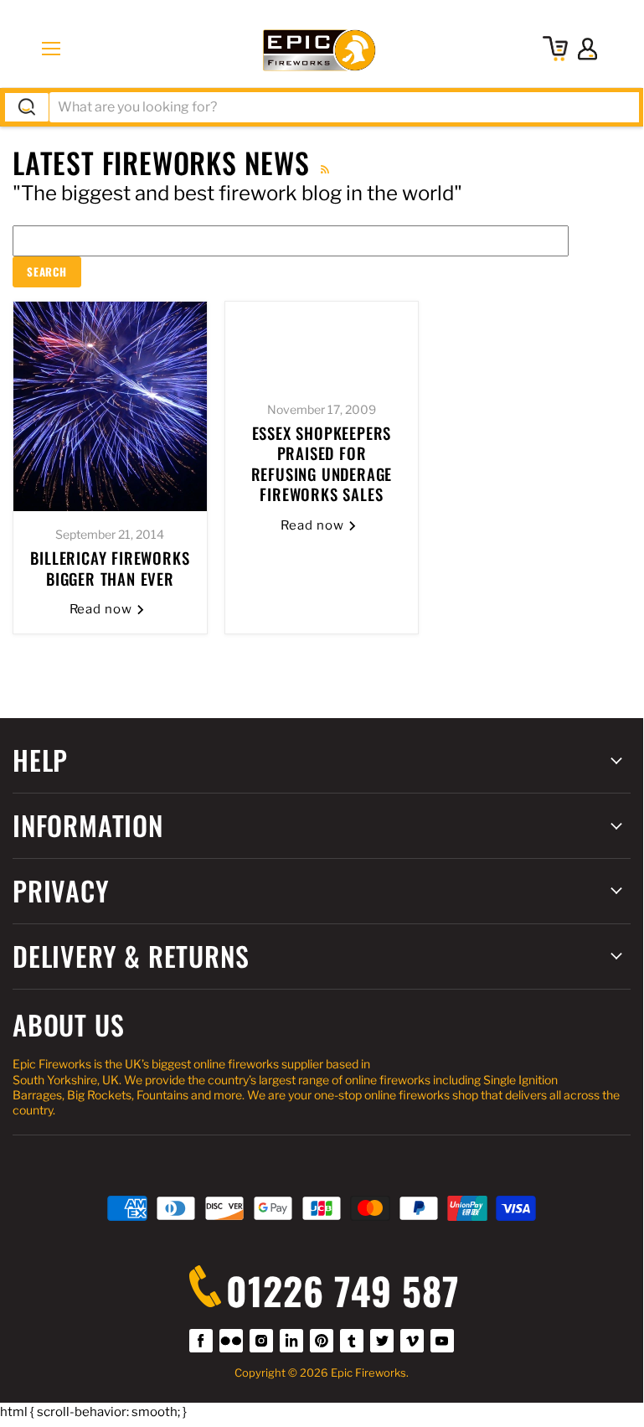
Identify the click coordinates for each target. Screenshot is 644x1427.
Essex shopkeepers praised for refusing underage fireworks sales (322, 463)
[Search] (26, 107)
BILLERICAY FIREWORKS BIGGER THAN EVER (109, 567)
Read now (103, 609)
